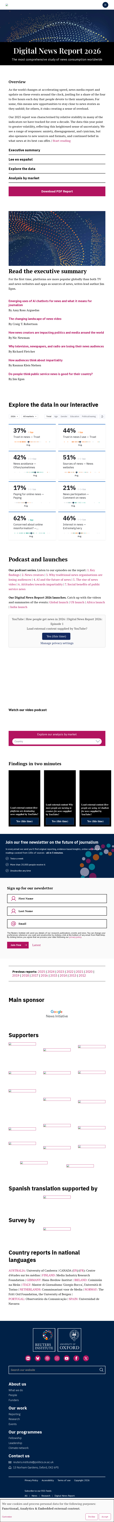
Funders (14, 1400)
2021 (79, 972)
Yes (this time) (56, 636)
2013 (72, 975)
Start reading (62, 141)
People (13, 1395)
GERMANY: (34, 1280)
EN (75, 1270)
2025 (41, 972)
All (26, 1495)
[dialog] (57, 1510)
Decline (91, 1516)
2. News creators (33, 575)
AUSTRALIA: (17, 1270)
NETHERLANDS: (30, 1289)
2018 (25, 975)
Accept (105, 1516)
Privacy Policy (31, 1480)
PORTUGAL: (17, 1299)
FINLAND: (49, 1275)
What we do (16, 1390)
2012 (82, 975)
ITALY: (26, 1285)
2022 (70, 972)
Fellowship (15, 1438)
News (34, 1495)
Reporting (14, 1414)
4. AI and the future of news (52, 580)
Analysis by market (24, 178)
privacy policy (75, 937)
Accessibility (48, 1480)
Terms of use (64, 1480)
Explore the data (22, 169)
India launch (18, 607)
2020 (89, 972)
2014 (63, 975)
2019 (15, 975)
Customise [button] (7, 1516)
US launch (77, 602)
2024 (51, 972)
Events (13, 1424)
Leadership (15, 1443)
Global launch (58, 602)
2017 (34, 975)
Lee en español (21, 159)
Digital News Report (64, 1495)
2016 (44, 975)
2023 (60, 972)
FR (82, 1270)
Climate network (18, 1447)
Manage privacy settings (57, 643)
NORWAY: (91, 1289)
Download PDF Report (57, 191)
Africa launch (96, 602)
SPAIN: (73, 1299)
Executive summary (24, 150)
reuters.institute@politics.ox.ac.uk (33, 1462)
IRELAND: (80, 1280)
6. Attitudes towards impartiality (40, 584)
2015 (53, 975)
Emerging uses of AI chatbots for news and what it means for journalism (50, 303)
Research (14, 1419)
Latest (36, 945)
